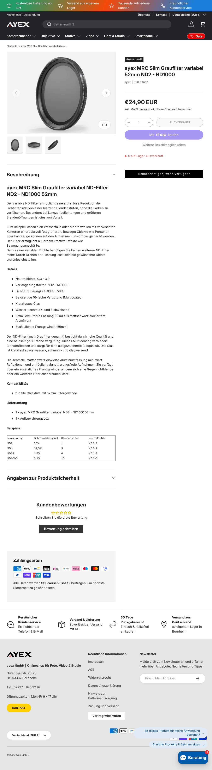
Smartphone (144, 36)
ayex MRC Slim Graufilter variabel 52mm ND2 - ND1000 (44, 46)
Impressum (96, 662)
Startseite (12, 46)
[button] (202, 24)
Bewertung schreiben (61, 529)
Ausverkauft (179, 122)
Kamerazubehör (19, 36)
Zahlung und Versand (103, 706)
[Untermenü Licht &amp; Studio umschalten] (127, 35)
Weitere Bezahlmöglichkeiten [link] (164, 145)
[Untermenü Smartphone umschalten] (156, 35)
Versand (145, 109)
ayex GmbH (22, 754)
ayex (128, 82)
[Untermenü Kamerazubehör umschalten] (33, 35)
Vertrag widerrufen (106, 716)
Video (90, 36)
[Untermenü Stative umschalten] (78, 35)
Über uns (144, 14)
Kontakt (161, 14)
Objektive (48, 36)
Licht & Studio (114, 36)
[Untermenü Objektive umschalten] (58, 35)
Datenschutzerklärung (104, 686)
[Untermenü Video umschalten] (97, 35)
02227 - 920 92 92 (27, 687)
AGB (91, 670)
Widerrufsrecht (99, 677)
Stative (70, 36)
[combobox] (106, 24)
